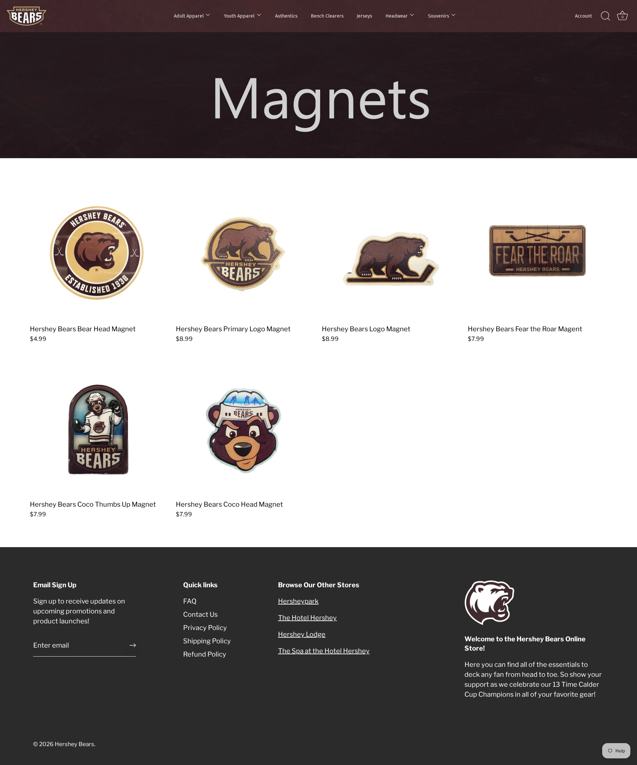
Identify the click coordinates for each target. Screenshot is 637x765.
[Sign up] (132, 645)
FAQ (189, 601)
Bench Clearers (327, 16)
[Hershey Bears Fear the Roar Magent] (537, 251)
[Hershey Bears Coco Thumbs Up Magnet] (99, 426)
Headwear (397, 16)
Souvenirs (438, 16)
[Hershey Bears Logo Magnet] (391, 251)
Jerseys (364, 16)
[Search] (605, 16)
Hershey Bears (74, 744)
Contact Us (200, 614)
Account (583, 16)
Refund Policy (204, 654)
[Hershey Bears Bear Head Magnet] (99, 251)
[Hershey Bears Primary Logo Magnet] (245, 251)
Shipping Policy (207, 641)
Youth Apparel (239, 16)
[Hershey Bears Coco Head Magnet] (245, 426)
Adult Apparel (189, 16)
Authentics (286, 16)
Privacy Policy (205, 628)
